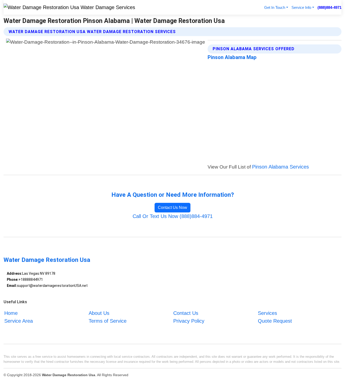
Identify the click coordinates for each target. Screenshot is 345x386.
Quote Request (275, 321)
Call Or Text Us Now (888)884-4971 (173, 216)
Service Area (18, 321)
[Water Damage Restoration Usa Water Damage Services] (69, 7)
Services (267, 313)
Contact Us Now (172, 207)
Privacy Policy (188, 321)
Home (11, 313)
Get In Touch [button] (274, 7)
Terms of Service (108, 321)
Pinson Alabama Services (280, 167)
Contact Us (185, 313)
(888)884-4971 (329, 7)
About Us (99, 313)
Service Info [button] (301, 7)
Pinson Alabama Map (232, 57)
